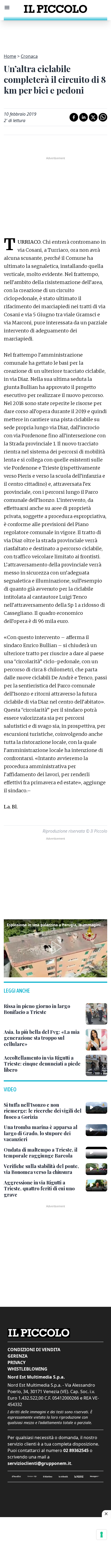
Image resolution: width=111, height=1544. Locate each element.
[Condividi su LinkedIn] (83, 117)
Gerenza (17, 1356)
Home (10, 56)
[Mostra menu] (7, 7)
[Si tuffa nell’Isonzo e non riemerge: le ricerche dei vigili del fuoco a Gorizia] (96, 1108)
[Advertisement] (55, 33)
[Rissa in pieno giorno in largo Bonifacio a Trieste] (96, 1014)
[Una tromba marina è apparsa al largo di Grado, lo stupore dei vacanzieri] (96, 1130)
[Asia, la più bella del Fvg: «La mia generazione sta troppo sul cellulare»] (96, 1039)
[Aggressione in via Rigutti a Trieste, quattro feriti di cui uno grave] (96, 1185)
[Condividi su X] (93, 117)
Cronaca (29, 56)
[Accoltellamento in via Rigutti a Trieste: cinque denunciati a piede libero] (96, 1065)
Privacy (17, 1362)
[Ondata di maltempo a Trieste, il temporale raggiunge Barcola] (96, 1153)
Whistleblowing (27, 1369)
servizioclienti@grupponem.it (39, 1463)
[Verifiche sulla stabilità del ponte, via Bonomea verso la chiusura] (96, 1169)
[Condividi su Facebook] (74, 117)
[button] (55, 947)
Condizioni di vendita (34, 1350)
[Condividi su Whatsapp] (103, 117)
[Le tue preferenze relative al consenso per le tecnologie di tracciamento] (101, 1534)
